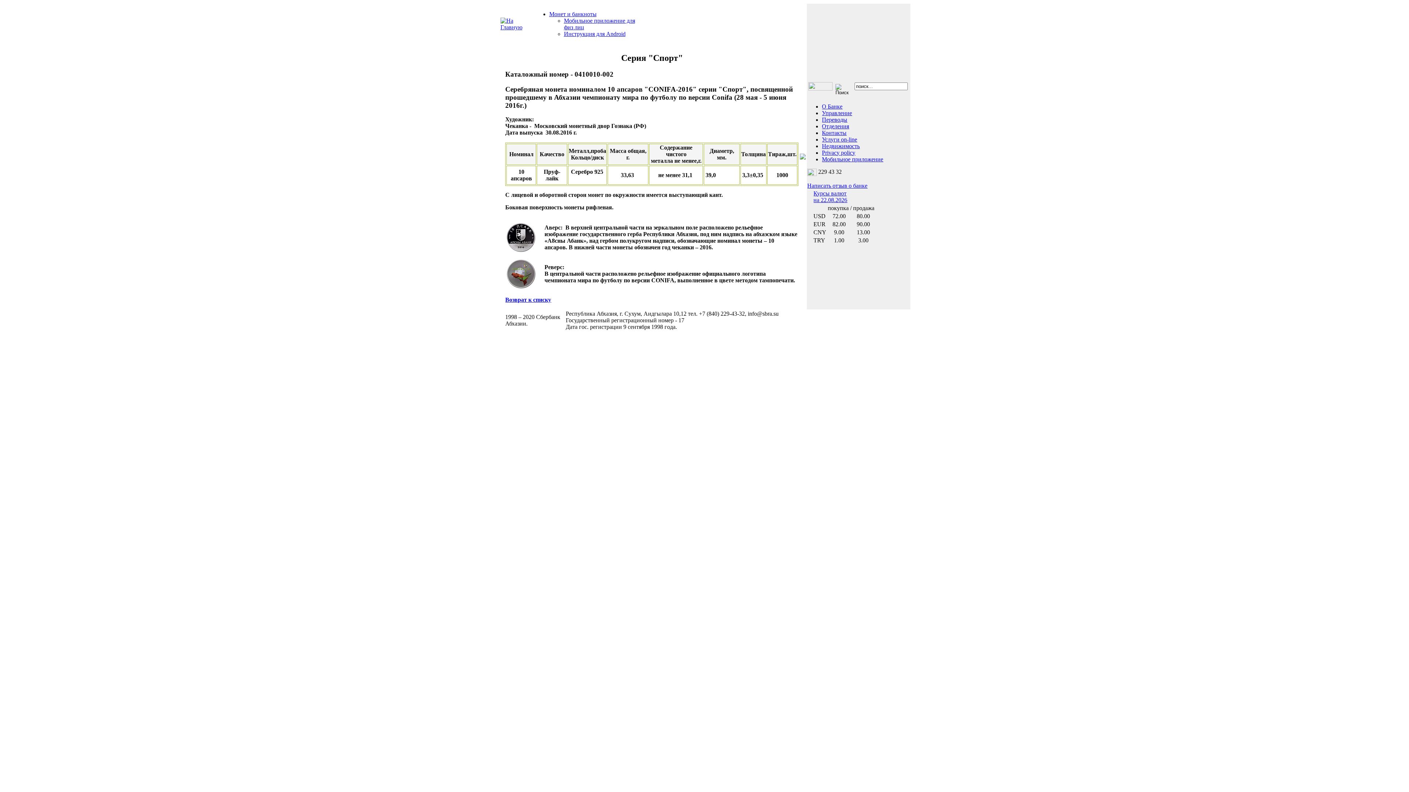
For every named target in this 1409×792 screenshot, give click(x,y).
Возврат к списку (528, 300)
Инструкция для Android (595, 34)
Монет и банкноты (573, 14)
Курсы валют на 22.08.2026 (830, 196)
